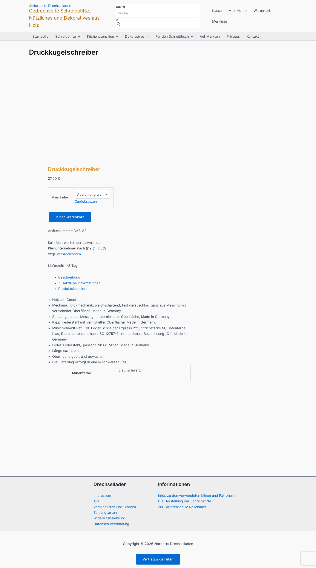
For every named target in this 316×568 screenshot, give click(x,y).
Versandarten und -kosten (115, 507)
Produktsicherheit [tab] (72, 288)
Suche (120, 6)
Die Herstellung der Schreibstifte (184, 501)
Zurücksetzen (86, 201)
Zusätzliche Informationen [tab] (79, 283)
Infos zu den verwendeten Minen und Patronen (196, 495)
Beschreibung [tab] (69, 277)
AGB (97, 501)
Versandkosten (69, 254)
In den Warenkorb (69, 217)
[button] (78, 36)
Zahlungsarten (105, 512)
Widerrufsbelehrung (109, 518)
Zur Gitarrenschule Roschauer (182, 507)
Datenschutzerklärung (111, 524)
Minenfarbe (60, 197)
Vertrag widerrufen (158, 559)
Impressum (102, 495)
